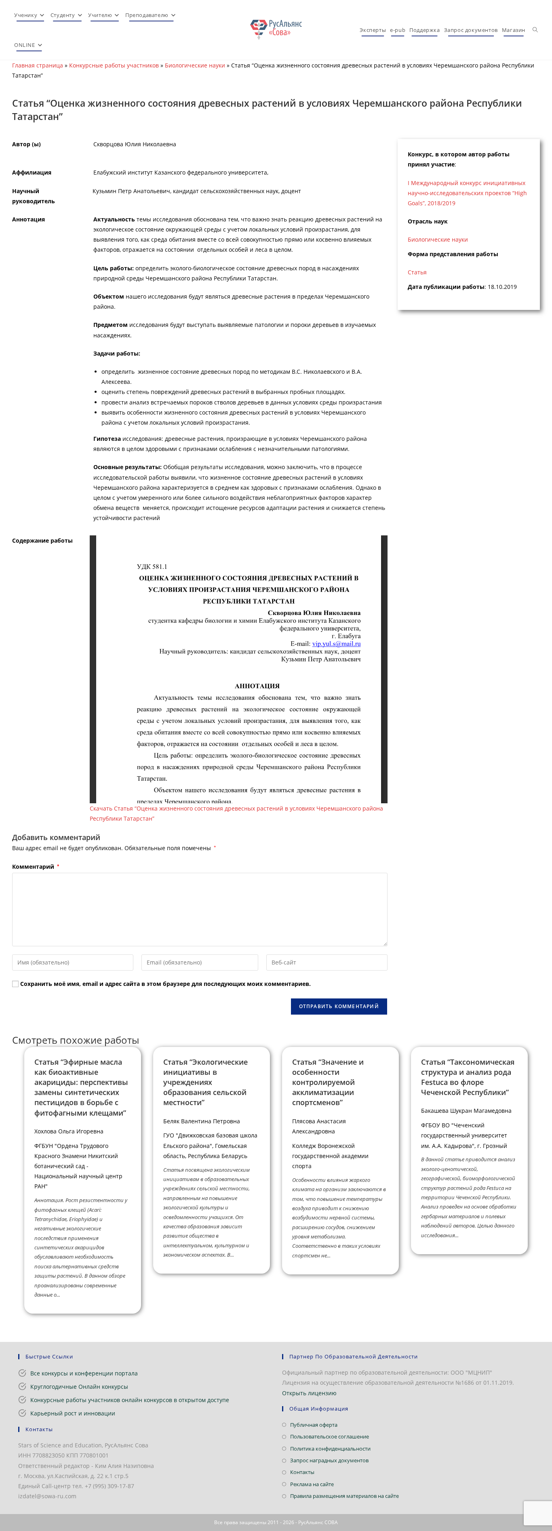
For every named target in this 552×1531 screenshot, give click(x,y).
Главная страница (37, 65)
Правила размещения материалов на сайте (344, 1495)
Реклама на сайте (312, 1484)
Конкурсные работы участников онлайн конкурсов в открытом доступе (129, 1400)
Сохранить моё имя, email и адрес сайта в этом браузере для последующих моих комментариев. (165, 984)
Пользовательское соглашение (329, 1436)
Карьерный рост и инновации (72, 1413)
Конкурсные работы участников (114, 65)
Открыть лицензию (309, 1393)
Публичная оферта (313, 1424)
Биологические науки (195, 65)
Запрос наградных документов (329, 1460)
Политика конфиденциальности (330, 1448)
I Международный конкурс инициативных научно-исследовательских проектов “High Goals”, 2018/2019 (467, 193)
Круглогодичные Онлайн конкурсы (79, 1386)
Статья (417, 272)
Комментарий (35, 866)
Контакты (302, 1472)
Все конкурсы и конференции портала (84, 1373)
